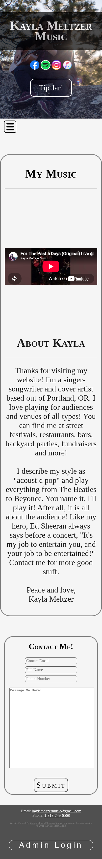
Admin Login (51, 844)
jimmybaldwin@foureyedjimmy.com (48, 823)
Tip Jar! (51, 87)
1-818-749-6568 (57, 815)
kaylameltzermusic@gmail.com (56, 811)
